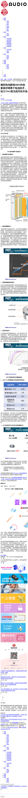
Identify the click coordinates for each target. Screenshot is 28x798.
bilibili (7, 714)
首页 (5, 18)
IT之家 (10, 719)
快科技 (2, 719)
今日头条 (3, 714)
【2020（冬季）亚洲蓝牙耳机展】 (10, 102)
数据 (8, 27)
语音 (8, 51)
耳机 (8, 33)
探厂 (8, 29)
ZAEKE (25, 719)
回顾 (8, 57)
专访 (8, 22)
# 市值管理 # (10, 786)
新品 (8, 21)
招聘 (8, 30)
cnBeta (6, 719)
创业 (8, 26)
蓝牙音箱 (9, 44)
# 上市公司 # (4, 786)
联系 (5, 63)
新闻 (5, 19)
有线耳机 (9, 41)
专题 (5, 60)
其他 (8, 52)
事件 (8, 24)
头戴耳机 (9, 46)
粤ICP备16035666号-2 (13, 727)
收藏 (5, 555)
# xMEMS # (24, 786)
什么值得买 (14, 716)
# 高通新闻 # (4, 787)
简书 (10, 716)
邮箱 (8, 68)
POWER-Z (19, 719)
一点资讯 (21, 714)
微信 (8, 66)
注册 (5, 75)
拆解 (5, 37)
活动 (5, 54)
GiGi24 (2, 98)
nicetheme (3, 724)
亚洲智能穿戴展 (5, 721)
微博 (8, 65)
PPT (8, 58)
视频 (5, 61)
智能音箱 (9, 43)
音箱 (8, 35)
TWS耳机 (9, 38)
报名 (8, 55)
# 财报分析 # (17, 786)
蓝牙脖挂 (9, 40)
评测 (5, 32)
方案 (5, 48)
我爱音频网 (15, 722)
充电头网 (14, 719)
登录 (5, 76)
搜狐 (13, 714)
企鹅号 (4, 716)
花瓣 (7, 716)
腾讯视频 (16, 714)
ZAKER (20, 716)
